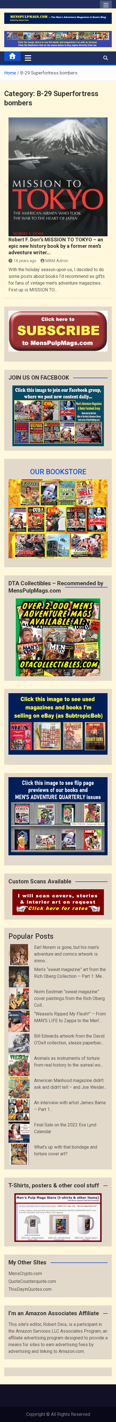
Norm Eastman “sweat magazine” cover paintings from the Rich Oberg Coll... (69, 998)
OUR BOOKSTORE (58, 472)
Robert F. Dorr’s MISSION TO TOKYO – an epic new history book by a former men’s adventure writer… (55, 246)
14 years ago (25, 260)
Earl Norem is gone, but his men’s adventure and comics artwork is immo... (66, 954)
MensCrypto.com (25, 1273)
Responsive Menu (106, 7)
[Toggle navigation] (28, 57)
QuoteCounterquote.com (32, 1281)
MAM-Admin (56, 260)
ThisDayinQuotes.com (30, 1289)
